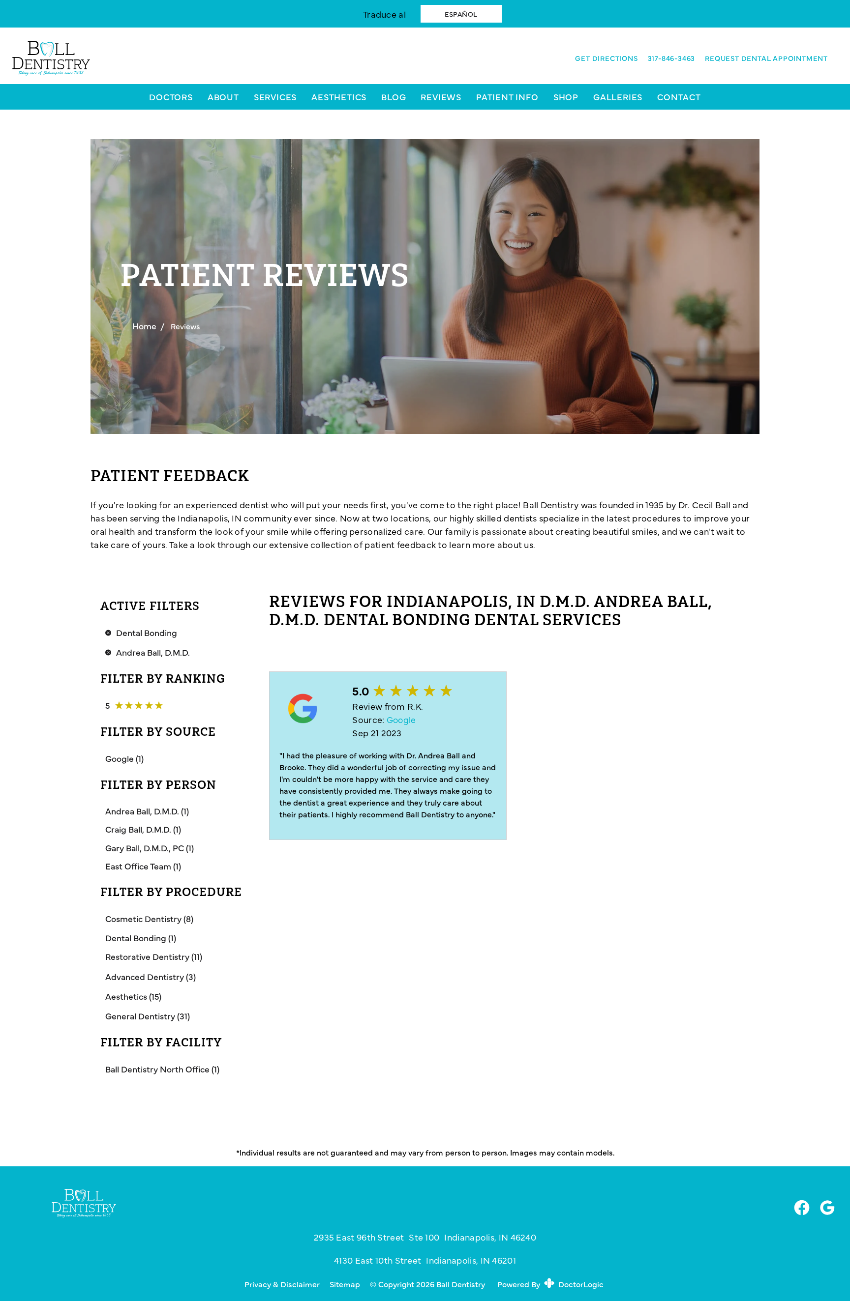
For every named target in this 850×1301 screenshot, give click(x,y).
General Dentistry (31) (147, 1016)
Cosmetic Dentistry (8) (149, 918)
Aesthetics (338, 96)
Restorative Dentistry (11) (153, 956)
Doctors (171, 96)
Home (144, 325)
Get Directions (606, 58)
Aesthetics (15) (133, 996)
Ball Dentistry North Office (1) (162, 1069)
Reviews (441, 96)
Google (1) (124, 758)
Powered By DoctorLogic (550, 1283)
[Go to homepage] (280, 58)
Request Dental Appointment (766, 58)
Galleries (617, 96)
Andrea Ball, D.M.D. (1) (147, 811)
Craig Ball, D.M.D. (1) (143, 829)
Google (401, 719)
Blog (393, 96)
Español (461, 14)
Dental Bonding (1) (140, 937)
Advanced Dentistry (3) (150, 976)
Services (275, 96)
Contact (679, 96)
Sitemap (345, 1283)
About (223, 96)
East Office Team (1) (143, 866)
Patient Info (507, 96)
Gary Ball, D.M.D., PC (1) (149, 847)
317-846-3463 (672, 58)
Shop (565, 96)
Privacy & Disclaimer (282, 1283)
